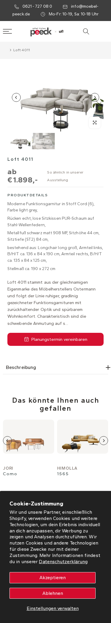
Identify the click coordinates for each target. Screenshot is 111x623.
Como (10, 474)
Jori (8, 468)
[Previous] (16, 97)
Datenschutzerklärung (63, 561)
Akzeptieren (52, 577)
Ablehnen (52, 593)
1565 (63, 474)
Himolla (67, 468)
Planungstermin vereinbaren (59, 339)
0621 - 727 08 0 (37, 6)
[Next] (94, 97)
